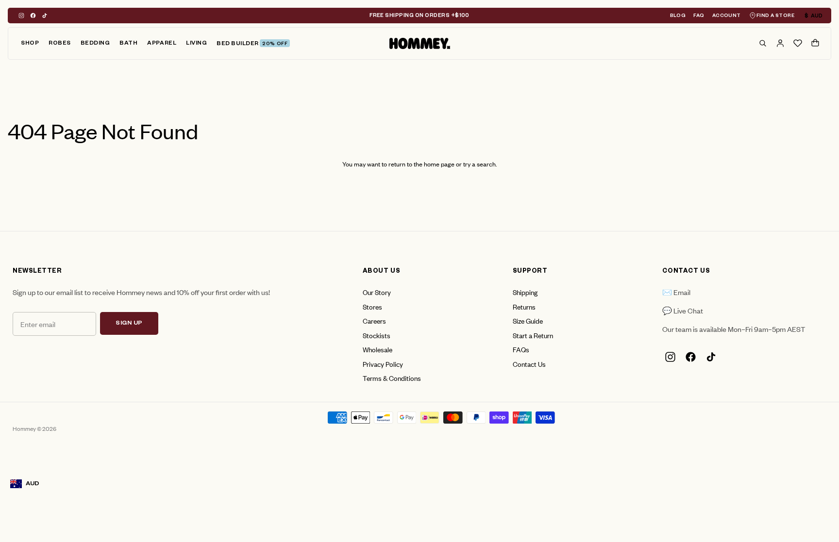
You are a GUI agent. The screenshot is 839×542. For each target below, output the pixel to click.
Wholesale (377, 349)
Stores (372, 306)
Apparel (161, 44)
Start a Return (533, 335)
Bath (128, 44)
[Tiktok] (44, 15)
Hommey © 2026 (34, 428)
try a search (479, 163)
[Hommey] (419, 43)
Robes (60, 44)
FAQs (521, 349)
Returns (524, 306)
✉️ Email (676, 292)
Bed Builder (252, 44)
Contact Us (529, 364)
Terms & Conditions (392, 378)
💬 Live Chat (682, 310)
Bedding (95, 44)
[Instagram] (21, 15)
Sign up (129, 323)
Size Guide (528, 320)
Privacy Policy (383, 364)
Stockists (376, 335)
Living (196, 44)
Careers (374, 320)
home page (439, 163)
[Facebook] (33, 15)
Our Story (377, 292)
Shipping (525, 292)
